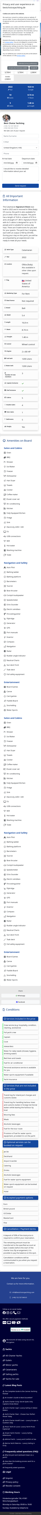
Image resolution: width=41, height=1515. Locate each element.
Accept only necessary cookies (18, 68)
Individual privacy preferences (27, 64)
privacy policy (9, 42)
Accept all (34, 68)
